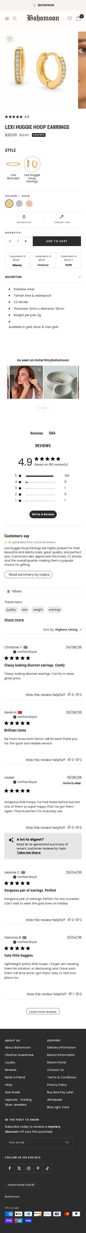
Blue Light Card (58, 1107)
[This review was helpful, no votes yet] (69, 694)
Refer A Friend (15, 1077)
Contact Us (55, 1070)
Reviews (10, 1070)
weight (38, 610)
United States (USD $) (21, 1185)
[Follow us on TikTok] (47, 1168)
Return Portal (56, 1062)
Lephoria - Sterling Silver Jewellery (18, 1102)
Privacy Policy (57, 1085)
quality (11, 610)
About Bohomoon (18, 1047)
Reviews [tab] (36, 433)
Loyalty (10, 1062)
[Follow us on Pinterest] (38, 1168)
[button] (19, 382)
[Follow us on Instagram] (28, 1168)
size (24, 610)
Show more (14, 620)
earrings (55, 610)
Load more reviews (43, 1012)
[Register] (67, 1142)
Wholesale (54, 1100)
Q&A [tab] (52, 433)
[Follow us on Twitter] (19, 1168)
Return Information (61, 1055)
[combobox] (62, 629)
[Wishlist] (70, 18)
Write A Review (43, 514)
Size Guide (12, 1092)
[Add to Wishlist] (10, 39)
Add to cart (57, 241)
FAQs (8, 1085)
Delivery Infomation (61, 1047)
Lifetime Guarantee (19, 1055)
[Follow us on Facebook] (9, 1168)
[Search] (15, 18)
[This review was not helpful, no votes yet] (77, 694)
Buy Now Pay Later (60, 1092)
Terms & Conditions (61, 1077)
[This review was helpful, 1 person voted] (70, 994)
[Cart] (78, 18)
